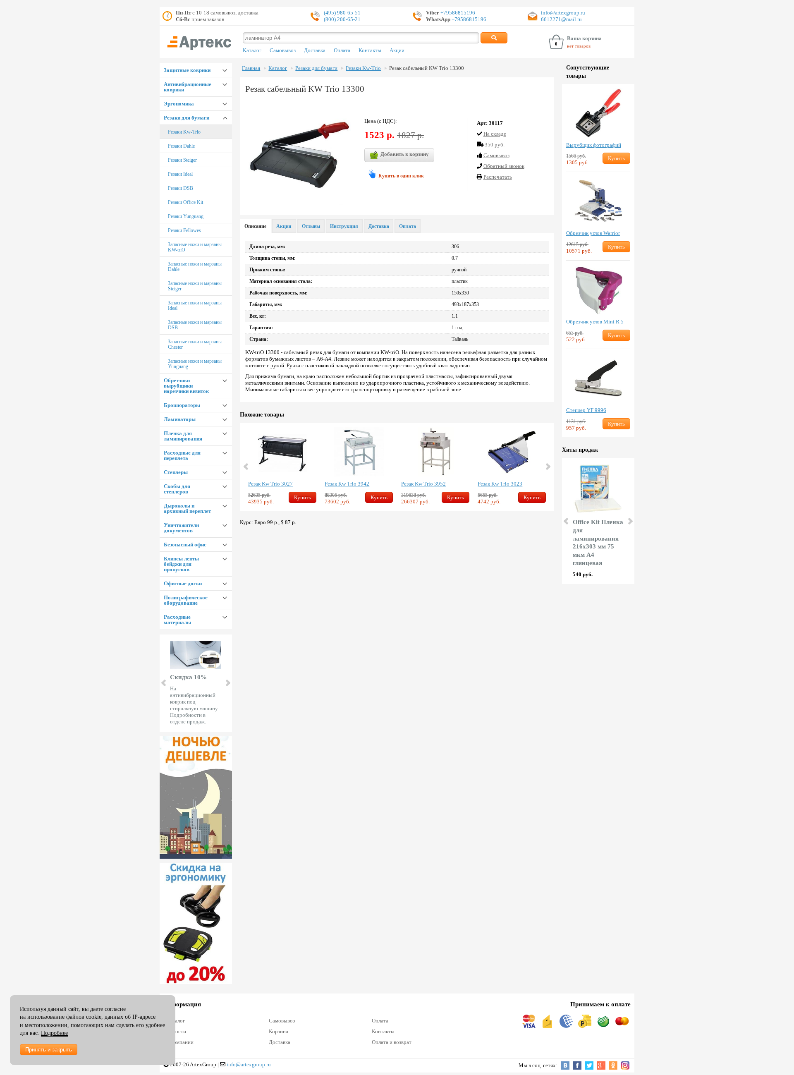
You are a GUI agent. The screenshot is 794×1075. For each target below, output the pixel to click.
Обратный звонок (503, 166)
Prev (164, 683)
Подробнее (54, 1033)
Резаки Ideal (180, 174)
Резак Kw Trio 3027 (270, 484)
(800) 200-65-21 (342, 19)
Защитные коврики (187, 70)
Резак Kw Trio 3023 (500, 484)
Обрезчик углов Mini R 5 (595, 321)
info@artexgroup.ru (563, 13)
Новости (176, 1031)
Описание (255, 226)
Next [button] (547, 466)
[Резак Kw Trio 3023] (512, 451)
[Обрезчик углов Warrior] (598, 201)
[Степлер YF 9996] (598, 378)
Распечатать (497, 177)
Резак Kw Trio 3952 (423, 484)
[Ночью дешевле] (196, 797)
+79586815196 (457, 13)
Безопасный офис (185, 544)
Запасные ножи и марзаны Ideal (195, 305)
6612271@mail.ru (561, 19)
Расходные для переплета (182, 455)
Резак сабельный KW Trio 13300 (426, 68)
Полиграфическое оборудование (186, 600)
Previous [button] (246, 466)
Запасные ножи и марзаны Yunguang (195, 363)
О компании (180, 1042)
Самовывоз (283, 50)
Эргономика (179, 104)
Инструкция (344, 226)
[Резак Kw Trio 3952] (435, 451)
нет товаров (579, 45)
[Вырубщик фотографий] (598, 113)
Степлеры (176, 472)
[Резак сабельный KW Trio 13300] (299, 153)
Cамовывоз (496, 155)
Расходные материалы (177, 619)
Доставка (314, 50)
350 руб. (495, 144)
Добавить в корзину (404, 154)
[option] (282, 467)
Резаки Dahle (181, 146)
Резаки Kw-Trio (184, 132)
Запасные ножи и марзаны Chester (195, 344)
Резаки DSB (180, 188)
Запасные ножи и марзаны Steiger (195, 286)
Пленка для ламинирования (183, 436)
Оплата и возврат (391, 1042)
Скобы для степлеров (177, 489)
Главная (251, 68)
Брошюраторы (182, 405)
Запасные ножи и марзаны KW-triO (195, 247)
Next (227, 683)
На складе (494, 134)
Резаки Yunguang (185, 216)
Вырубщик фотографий (593, 145)
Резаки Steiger (182, 160)
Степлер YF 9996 (586, 410)
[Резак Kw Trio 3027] (282, 451)
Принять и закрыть (48, 1049)
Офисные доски (183, 583)
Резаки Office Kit (185, 202)
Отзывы (311, 226)
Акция (284, 226)
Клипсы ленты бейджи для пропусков (181, 563)
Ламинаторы (180, 419)
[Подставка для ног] (196, 923)
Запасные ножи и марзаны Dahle (195, 266)
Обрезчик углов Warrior (593, 233)
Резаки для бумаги (186, 118)
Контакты (370, 50)
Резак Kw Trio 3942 (347, 484)
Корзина (278, 1031)
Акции (397, 50)
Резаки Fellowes (184, 230)
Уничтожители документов (181, 528)
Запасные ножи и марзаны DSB (195, 324)
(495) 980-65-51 (342, 13)
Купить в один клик (401, 176)
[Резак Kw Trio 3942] (359, 451)
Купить (302, 497)
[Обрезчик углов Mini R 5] (598, 289)
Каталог (252, 50)
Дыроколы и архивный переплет (187, 508)
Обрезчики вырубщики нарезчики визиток (186, 385)
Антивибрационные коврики (187, 87)
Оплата (342, 50)
